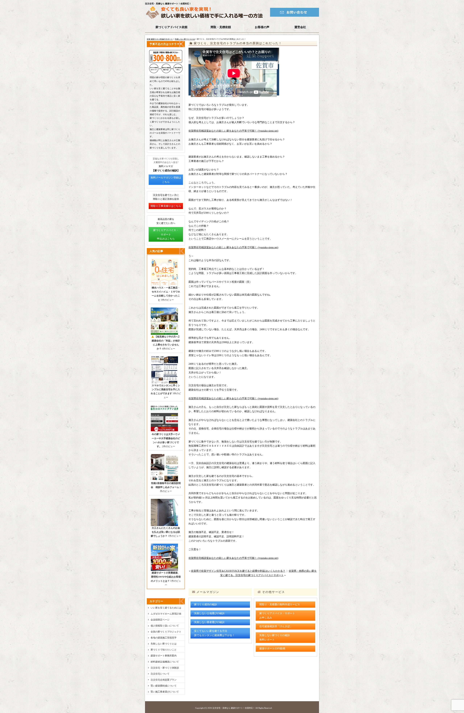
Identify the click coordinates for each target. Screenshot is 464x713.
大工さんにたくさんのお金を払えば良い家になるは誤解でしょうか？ (165, 532)
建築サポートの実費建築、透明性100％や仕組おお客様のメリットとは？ (166, 576)
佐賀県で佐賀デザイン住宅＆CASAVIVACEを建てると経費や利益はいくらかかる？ (238, 571)
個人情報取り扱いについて (165, 625)
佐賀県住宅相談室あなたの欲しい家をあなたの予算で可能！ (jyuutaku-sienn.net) (233, 130)
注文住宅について (160, 673)
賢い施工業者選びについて (165, 691)
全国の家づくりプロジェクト (166, 631)
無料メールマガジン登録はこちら (166, 179)
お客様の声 (262, 27)
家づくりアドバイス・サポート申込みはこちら (166, 234)
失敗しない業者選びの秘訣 (209, 622)
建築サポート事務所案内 (164, 655)
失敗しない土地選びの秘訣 (209, 613)
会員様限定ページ (160, 619)
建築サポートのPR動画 (272, 648)
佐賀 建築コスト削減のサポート (160, 39)
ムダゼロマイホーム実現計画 (166, 613)
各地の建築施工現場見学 (164, 637)
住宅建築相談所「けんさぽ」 (275, 626)
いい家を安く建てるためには (166, 607)
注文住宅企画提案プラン (164, 679)
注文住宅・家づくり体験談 (165, 667)
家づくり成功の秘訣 (205, 604)
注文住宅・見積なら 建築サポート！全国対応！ (233, 708)
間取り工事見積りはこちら (166, 206)
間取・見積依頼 (221, 27)
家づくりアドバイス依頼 (171, 27)
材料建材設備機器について (165, 661)
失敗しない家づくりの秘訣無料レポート (274, 637)
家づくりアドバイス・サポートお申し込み (277, 615)
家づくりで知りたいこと (164, 649)
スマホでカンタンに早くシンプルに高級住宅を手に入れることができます (165, 389)
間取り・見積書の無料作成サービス (279, 604)
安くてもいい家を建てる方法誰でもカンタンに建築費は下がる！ (214, 633)
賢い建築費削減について (164, 685)
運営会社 (300, 27)
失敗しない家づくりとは (185, 39)
